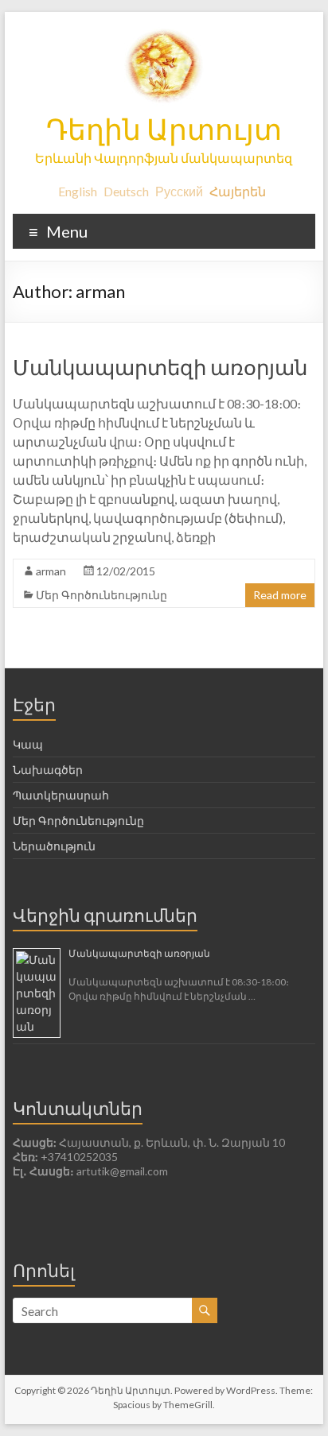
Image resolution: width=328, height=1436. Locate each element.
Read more (280, 595)
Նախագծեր (48, 769)
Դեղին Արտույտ (164, 128)
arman (51, 571)
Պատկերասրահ (61, 795)
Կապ (28, 744)
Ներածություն (54, 846)
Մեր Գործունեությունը (101, 595)
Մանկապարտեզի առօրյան (160, 367)
